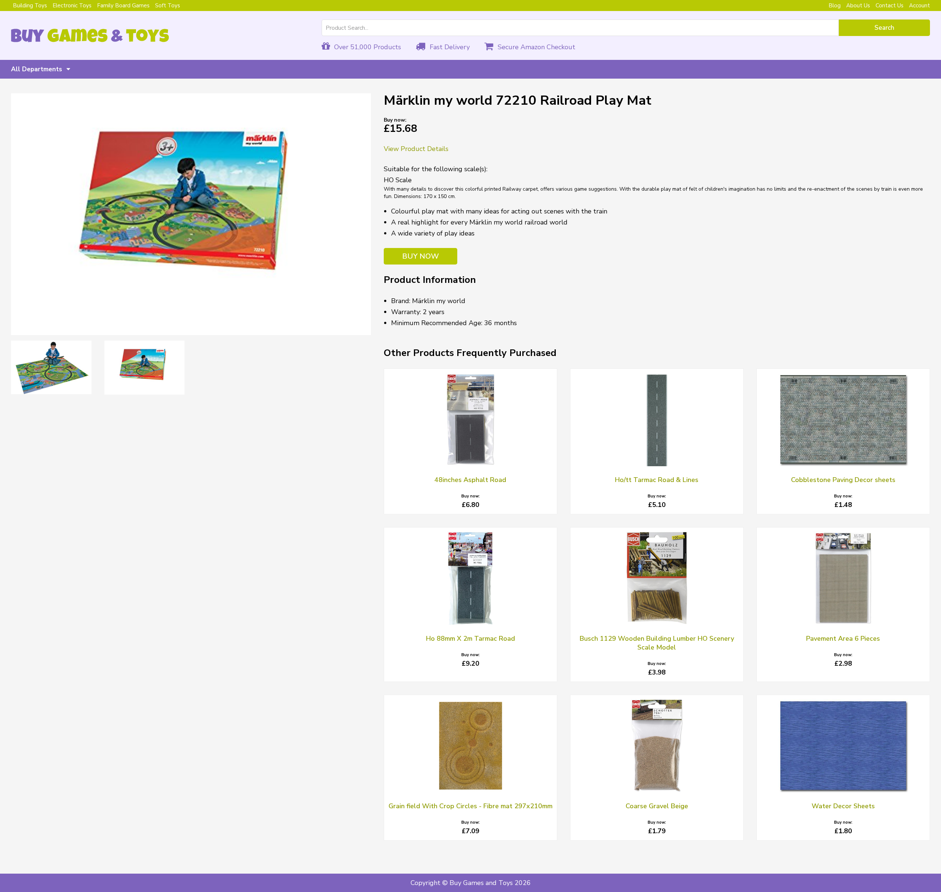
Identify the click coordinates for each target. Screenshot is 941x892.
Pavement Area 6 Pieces (843, 638)
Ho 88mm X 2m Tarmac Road (470, 638)
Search (884, 28)
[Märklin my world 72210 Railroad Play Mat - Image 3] (144, 368)
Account (919, 5)
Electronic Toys (72, 5)
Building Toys (30, 5)
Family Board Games (123, 5)
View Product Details (416, 148)
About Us (858, 5)
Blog (835, 5)
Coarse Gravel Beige (657, 806)
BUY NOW (420, 256)
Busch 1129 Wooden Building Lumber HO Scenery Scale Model (657, 643)
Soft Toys (167, 5)
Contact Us (890, 5)
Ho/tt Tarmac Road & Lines (656, 479)
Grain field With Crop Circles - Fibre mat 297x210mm (470, 806)
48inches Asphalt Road (470, 479)
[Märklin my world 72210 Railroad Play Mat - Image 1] (191, 214)
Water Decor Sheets (843, 806)
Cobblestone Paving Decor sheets (843, 479)
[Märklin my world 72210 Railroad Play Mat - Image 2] (51, 367)
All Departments (37, 69)
